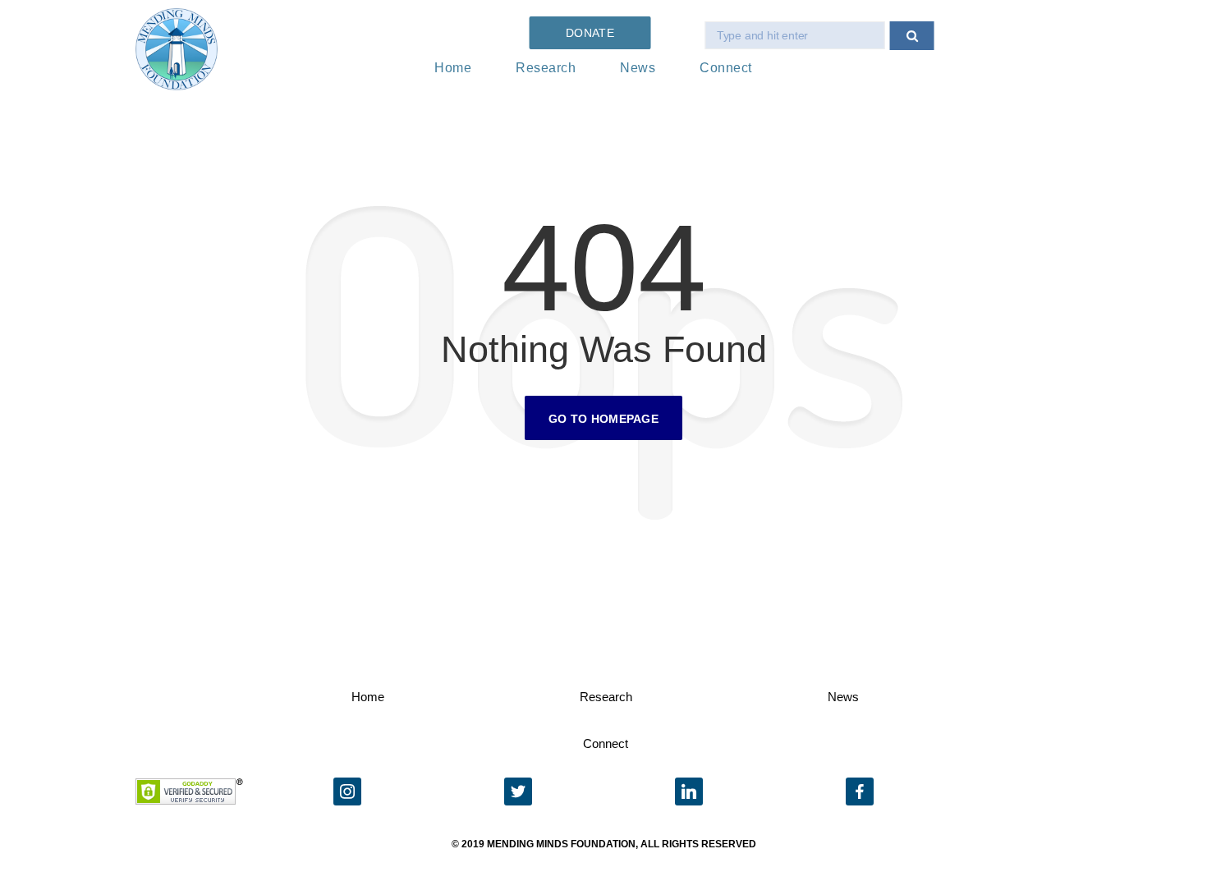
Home (452, 68)
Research (546, 68)
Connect (726, 68)
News (637, 68)
